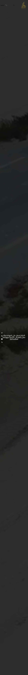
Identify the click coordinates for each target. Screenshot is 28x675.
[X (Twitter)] (2, 333)
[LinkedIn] (2, 339)
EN (13, 5)
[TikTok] (2, 342)
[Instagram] (2, 336)
